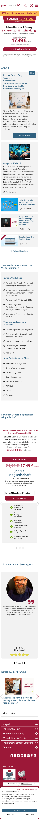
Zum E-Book (26, 209)
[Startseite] (10, 5)
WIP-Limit (9, 386)
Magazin (7, 724)
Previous (14, 663)
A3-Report (10, 353)
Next (24, 663)
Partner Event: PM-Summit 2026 (19, 300)
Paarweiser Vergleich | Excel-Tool (19, 341)
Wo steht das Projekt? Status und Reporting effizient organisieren (19, 284)
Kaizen (8, 390)
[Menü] (36, 5)
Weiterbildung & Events (14, 738)
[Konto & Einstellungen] (31, 5)
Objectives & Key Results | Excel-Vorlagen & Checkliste (19, 335)
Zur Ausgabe (11, 192)
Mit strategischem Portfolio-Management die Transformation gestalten (19, 700)
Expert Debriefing (12, 75)
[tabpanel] (19, 500)
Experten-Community (13, 733)
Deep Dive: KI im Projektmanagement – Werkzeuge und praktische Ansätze (26, 220)
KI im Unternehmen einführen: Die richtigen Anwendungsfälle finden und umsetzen (20, 293)
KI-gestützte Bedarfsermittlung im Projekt (19, 315)
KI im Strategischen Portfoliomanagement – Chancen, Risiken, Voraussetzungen (19, 307)
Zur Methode (24, 135)
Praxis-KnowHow (11, 728)
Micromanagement (13, 372)
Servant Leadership (14, 381)
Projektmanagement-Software (18, 742)
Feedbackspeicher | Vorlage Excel (27, 238)
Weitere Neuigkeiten (21, 251)
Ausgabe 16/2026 (12, 163)
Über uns (7, 747)
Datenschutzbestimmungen (27, 790)
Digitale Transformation (15, 368)
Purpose (9, 395)
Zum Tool (25, 244)
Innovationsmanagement (16, 363)
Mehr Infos (26, 229)
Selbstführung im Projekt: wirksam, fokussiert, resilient (27, 202)
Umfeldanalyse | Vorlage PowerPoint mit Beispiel (16, 347)
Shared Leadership (13, 377)
